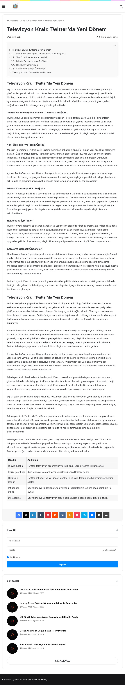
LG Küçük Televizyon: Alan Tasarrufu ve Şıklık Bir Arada (49, 617)
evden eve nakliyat (29, 679)
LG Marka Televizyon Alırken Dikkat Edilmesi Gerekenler (49, 589)
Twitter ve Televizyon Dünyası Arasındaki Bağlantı (40, 53)
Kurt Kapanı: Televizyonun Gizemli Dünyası (42, 644)
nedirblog (42, 679)
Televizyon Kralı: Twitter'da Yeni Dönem (31, 49)
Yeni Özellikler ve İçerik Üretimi (31, 57)
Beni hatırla (14, 557)
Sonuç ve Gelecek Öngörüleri (30, 68)
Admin (24, 593)
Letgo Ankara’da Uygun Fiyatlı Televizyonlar (43, 631)
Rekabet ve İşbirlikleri (27, 65)
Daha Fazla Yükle (62, 661)
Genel (22, 20)
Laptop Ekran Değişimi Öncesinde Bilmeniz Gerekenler (48, 603)
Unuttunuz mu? (109, 550)
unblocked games (10, 679)
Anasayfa (13, 20)
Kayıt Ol (62, 564)
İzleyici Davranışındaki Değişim (31, 61)
